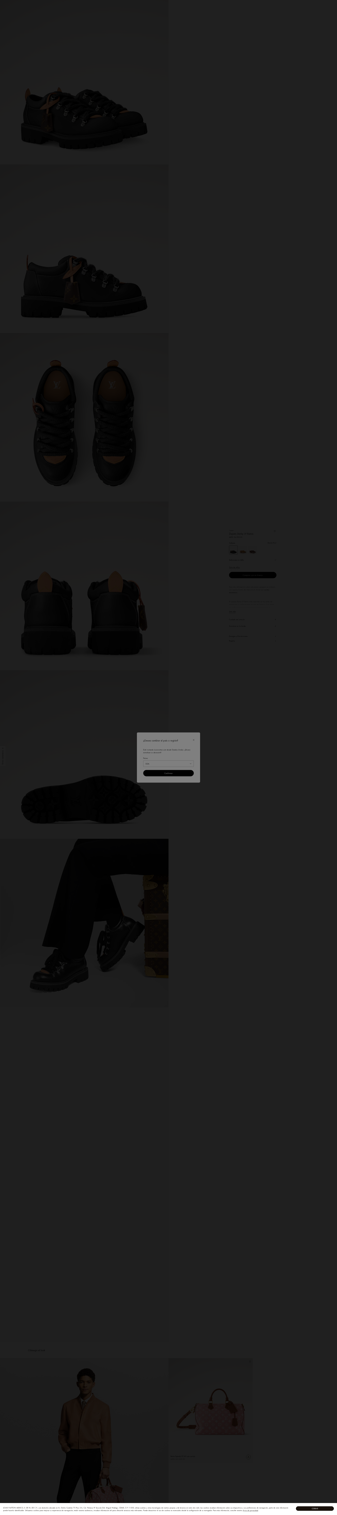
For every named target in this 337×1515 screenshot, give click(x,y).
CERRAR (315, 1508)
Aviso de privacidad (250, 1510)
